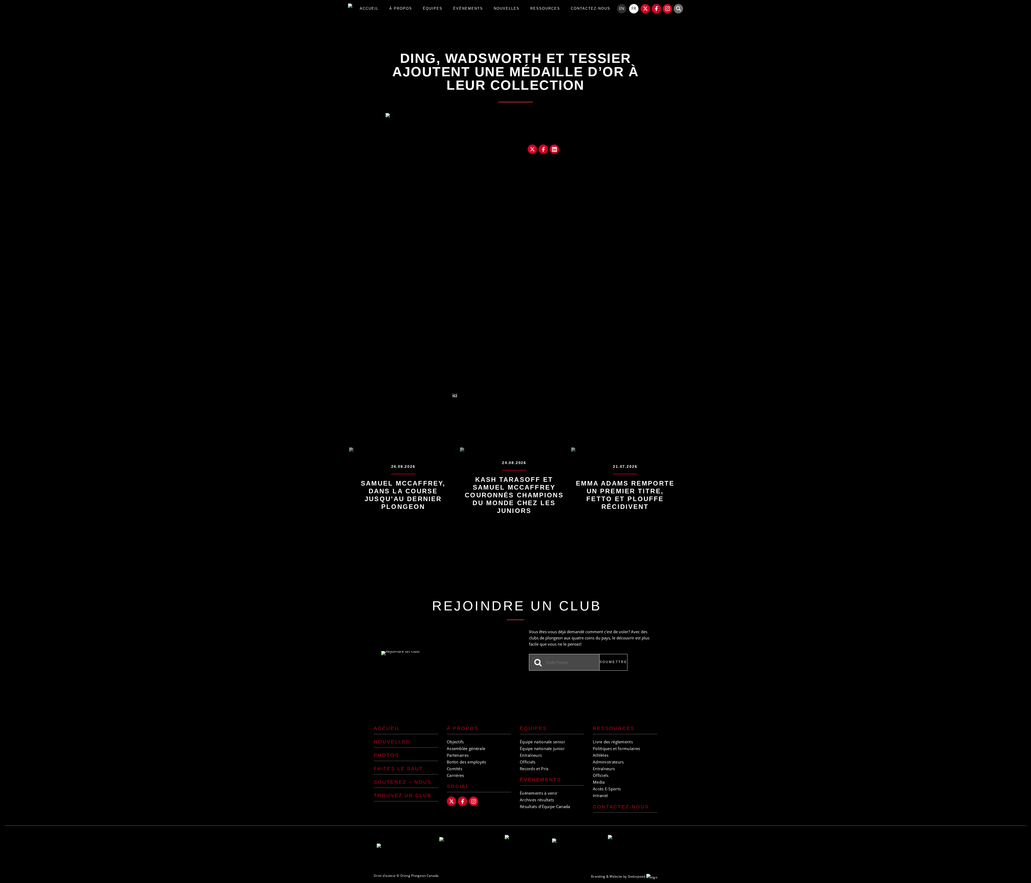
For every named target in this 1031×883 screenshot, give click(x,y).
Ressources (545, 8)
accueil (369, 8)
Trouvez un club (402, 795)
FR (633, 8)
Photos (386, 755)
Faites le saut (398, 768)
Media (599, 782)
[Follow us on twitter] (645, 8)
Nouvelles (507, 8)
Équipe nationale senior (542, 741)
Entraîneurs (531, 755)
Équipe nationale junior (542, 748)
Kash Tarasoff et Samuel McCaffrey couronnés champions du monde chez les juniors (514, 495)
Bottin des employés (466, 762)
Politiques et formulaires (616, 748)
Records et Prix (534, 768)
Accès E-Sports (607, 788)
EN (621, 8)
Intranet (600, 795)
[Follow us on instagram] (667, 8)
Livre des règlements (613, 741)
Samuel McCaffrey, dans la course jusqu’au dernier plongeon (403, 495)
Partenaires (458, 755)
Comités (454, 768)
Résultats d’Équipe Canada (545, 806)
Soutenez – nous (402, 782)
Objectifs (455, 741)
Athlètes (600, 755)
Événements (540, 779)
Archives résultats (537, 799)
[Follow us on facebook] (656, 8)
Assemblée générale (466, 748)
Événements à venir (538, 793)
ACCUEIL (387, 728)
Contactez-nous (590, 8)
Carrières (455, 775)
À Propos (400, 8)
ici (455, 395)
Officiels (528, 762)
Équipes (432, 8)
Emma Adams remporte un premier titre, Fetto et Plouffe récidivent (625, 495)
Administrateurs (608, 762)
